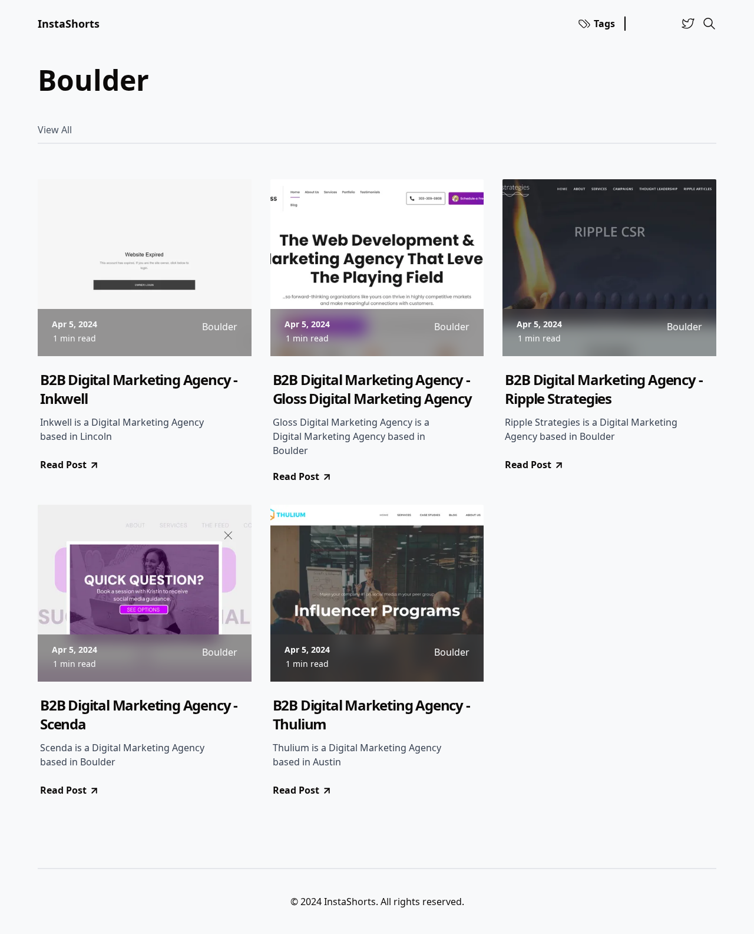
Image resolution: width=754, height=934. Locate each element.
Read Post (63, 464)
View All (55, 129)
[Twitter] (688, 24)
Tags (604, 23)
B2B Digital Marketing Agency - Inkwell (138, 389)
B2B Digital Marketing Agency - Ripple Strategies (603, 389)
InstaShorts (69, 24)
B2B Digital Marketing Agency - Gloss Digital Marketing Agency (372, 389)
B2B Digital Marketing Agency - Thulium (371, 715)
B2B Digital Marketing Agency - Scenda (138, 715)
